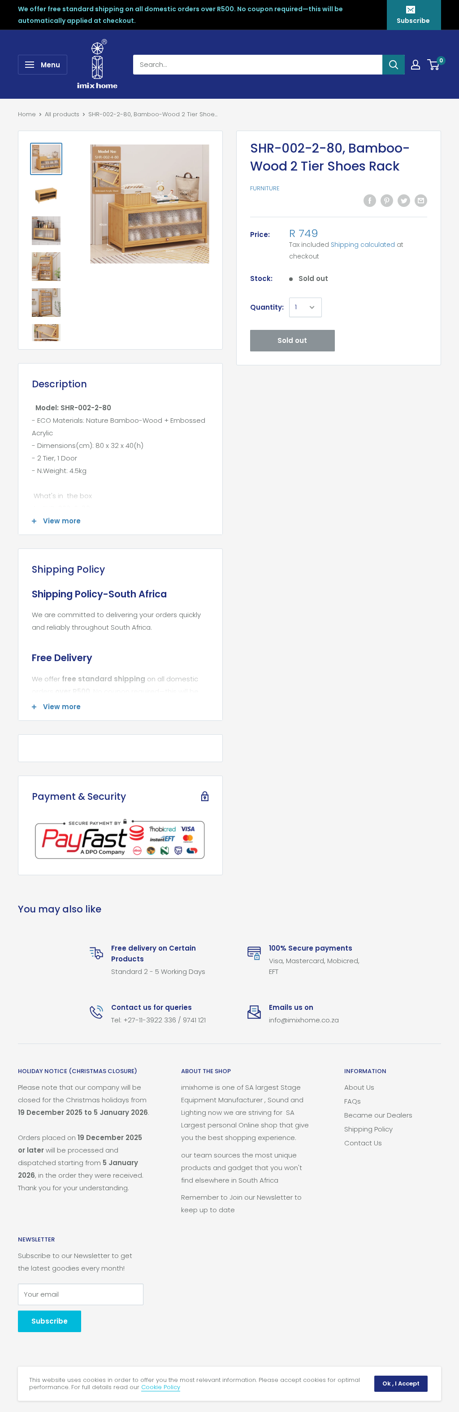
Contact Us (363, 1143)
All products (62, 114)
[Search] (393, 65)
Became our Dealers (378, 1115)
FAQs (352, 1101)
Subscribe (413, 20)
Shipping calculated (363, 244)
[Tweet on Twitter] (404, 200)
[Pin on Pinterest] (387, 200)
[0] (433, 64)
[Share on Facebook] (370, 200)
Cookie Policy (160, 1387)
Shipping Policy (368, 1129)
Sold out (292, 340)
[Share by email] (421, 200)
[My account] (415, 65)
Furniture (265, 188)
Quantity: (267, 307)
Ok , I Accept (401, 1383)
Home (27, 114)
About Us (359, 1087)
